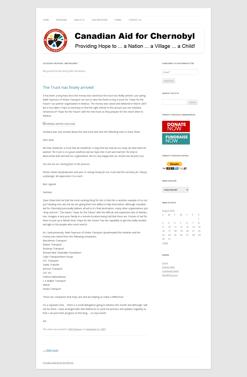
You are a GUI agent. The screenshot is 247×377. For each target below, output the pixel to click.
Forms (118, 19)
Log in (165, 263)
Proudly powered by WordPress (58, 362)
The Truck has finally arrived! (68, 87)
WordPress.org (169, 275)
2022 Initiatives (99, 19)
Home (46, 19)
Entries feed (168, 267)
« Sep (165, 242)
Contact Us (135, 19)
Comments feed (170, 271)
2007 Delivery (75, 329)
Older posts (50, 350)
